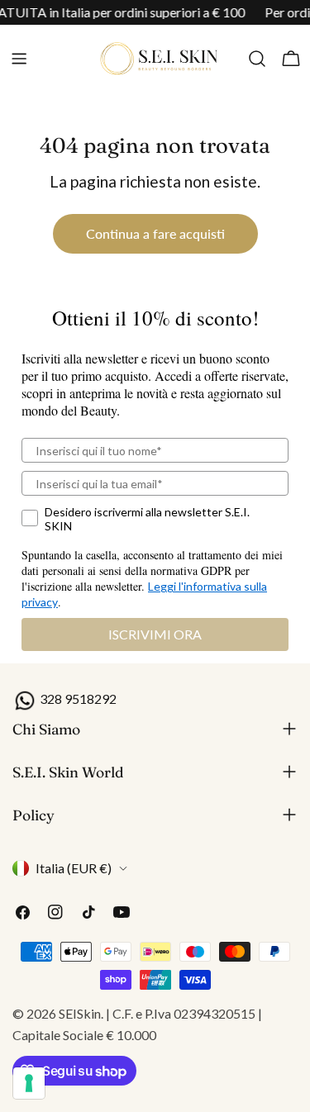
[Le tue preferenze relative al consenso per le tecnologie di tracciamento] (29, 1083)
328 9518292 (77, 698)
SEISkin (80, 1013)
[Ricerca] (257, 58)
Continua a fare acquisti (155, 233)
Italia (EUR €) (74, 868)
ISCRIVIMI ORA (155, 634)
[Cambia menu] (19, 58)
